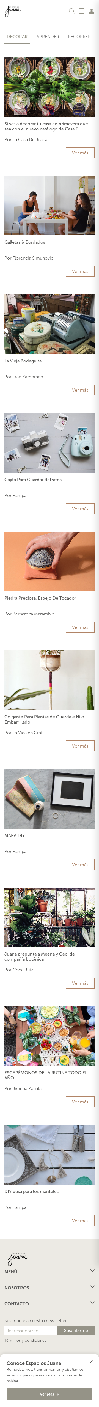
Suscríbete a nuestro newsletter (35, 1320)
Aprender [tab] (48, 36)
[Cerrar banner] (91, 1361)
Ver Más (47, 1394)
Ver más (80, 153)
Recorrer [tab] (79, 36)
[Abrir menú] (81, 11)
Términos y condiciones (25, 1340)
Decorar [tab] (17, 36)
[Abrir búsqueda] (72, 11)
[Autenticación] (92, 11)
